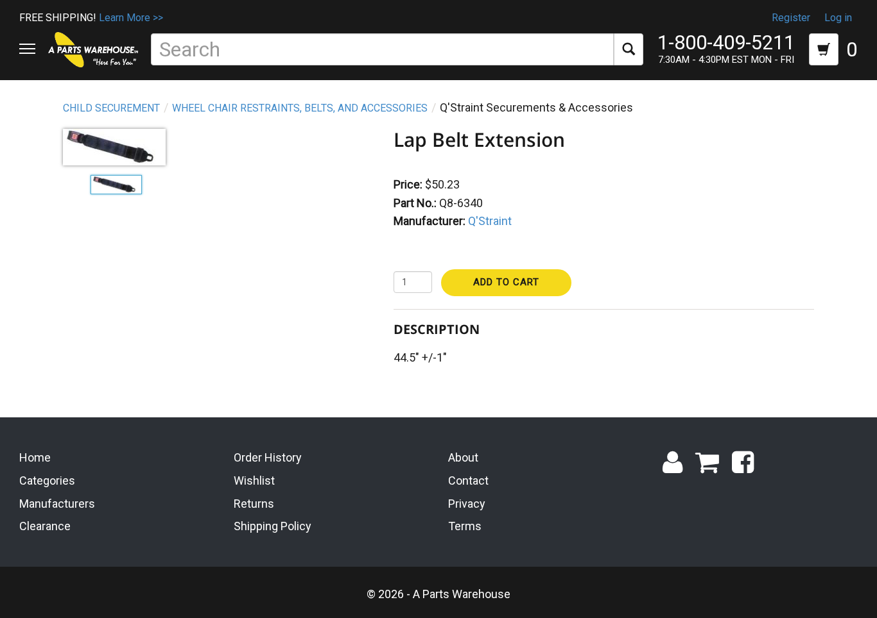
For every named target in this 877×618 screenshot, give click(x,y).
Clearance (45, 526)
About (463, 457)
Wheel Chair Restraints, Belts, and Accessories (300, 108)
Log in (838, 18)
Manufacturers (57, 503)
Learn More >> (131, 18)
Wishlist (254, 480)
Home (35, 457)
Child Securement (111, 108)
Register (791, 18)
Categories (47, 480)
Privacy (466, 503)
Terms (465, 526)
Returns (254, 503)
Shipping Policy (272, 526)
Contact (468, 480)
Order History (268, 457)
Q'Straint (490, 221)
